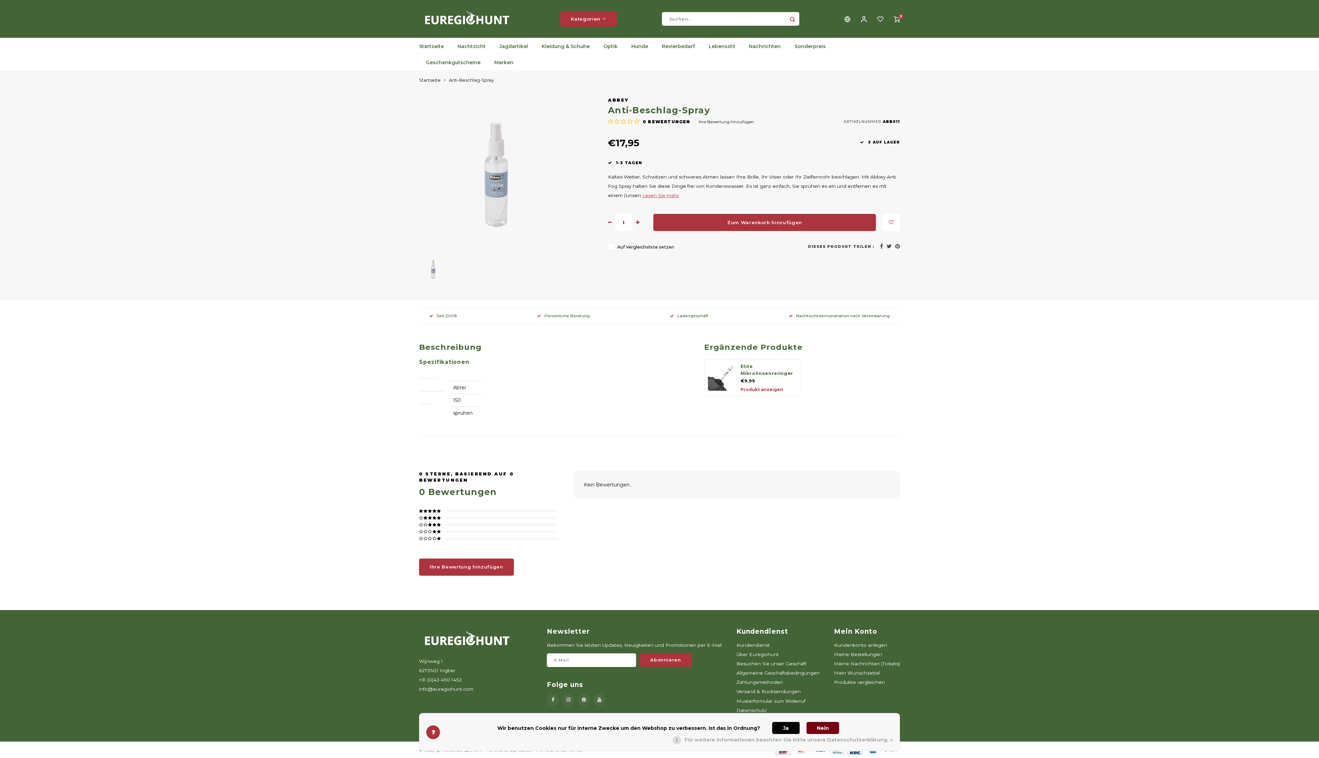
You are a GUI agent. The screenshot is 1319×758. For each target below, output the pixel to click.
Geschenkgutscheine (453, 62)
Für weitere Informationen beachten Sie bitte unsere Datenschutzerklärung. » (789, 740)
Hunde (639, 46)
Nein (823, 728)
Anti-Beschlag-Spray (471, 80)
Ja (786, 728)
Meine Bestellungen (858, 654)
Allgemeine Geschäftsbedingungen (778, 673)
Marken (504, 62)
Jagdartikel (513, 46)
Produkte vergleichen (859, 682)
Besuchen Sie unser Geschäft (771, 663)
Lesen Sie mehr (660, 195)
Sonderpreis (810, 46)
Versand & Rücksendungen (768, 691)
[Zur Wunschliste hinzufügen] (891, 222)
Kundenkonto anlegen (860, 645)
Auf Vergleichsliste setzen (645, 247)
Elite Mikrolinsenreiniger (767, 370)
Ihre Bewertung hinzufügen (726, 121)
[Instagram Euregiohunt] (568, 700)
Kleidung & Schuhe (566, 46)
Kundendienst (753, 645)
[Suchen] (792, 19)
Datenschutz (751, 710)
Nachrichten (765, 46)
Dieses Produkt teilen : (841, 246)
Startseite (431, 46)
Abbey (618, 100)
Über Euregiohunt (757, 654)
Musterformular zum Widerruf (770, 701)
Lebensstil (722, 46)
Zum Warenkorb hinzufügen (764, 222)
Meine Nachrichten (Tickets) (867, 663)
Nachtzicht (472, 46)
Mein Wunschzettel (857, 673)
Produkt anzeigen (762, 389)
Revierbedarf (678, 46)
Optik (611, 46)
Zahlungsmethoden (759, 682)
